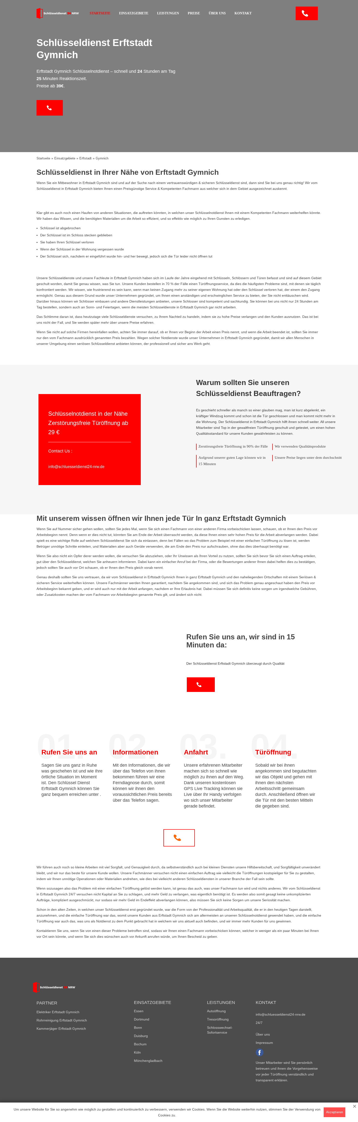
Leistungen (168, 13)
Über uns (217, 13)
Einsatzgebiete (133, 13)
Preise (194, 13)
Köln (137, 1052)
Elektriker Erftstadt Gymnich (58, 1012)
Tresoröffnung (218, 1019)
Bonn (138, 1028)
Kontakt (243, 13)
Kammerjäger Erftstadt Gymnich (61, 1028)
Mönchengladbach (148, 1061)
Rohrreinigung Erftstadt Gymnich (62, 1020)
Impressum (264, 1043)
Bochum (140, 1044)
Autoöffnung (216, 1011)
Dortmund (141, 1019)
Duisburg (141, 1036)
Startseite (100, 13)
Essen (138, 1011)
